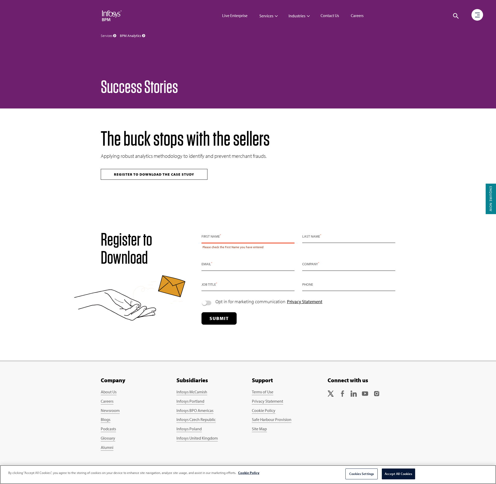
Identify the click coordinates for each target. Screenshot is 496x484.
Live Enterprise (234, 15)
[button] (456, 16)
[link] (331, 393)
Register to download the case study (154, 174)
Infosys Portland (190, 401)
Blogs (105, 419)
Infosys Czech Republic (196, 419)
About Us (109, 391)
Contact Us (330, 15)
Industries (297, 15)
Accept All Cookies (398, 474)
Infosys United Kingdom (197, 438)
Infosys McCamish (191, 391)
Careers (357, 15)
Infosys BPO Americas (194, 410)
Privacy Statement (304, 302)
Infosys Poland (189, 428)
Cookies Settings (361, 474)
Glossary (108, 438)
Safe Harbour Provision (271, 419)
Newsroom (110, 410)
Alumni (107, 447)
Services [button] (107, 35)
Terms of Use (262, 391)
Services (266, 15)
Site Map (259, 428)
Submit (219, 318)
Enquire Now (491, 199)
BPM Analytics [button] (131, 35)
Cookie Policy (263, 410)
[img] (112, 15)
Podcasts (108, 428)
